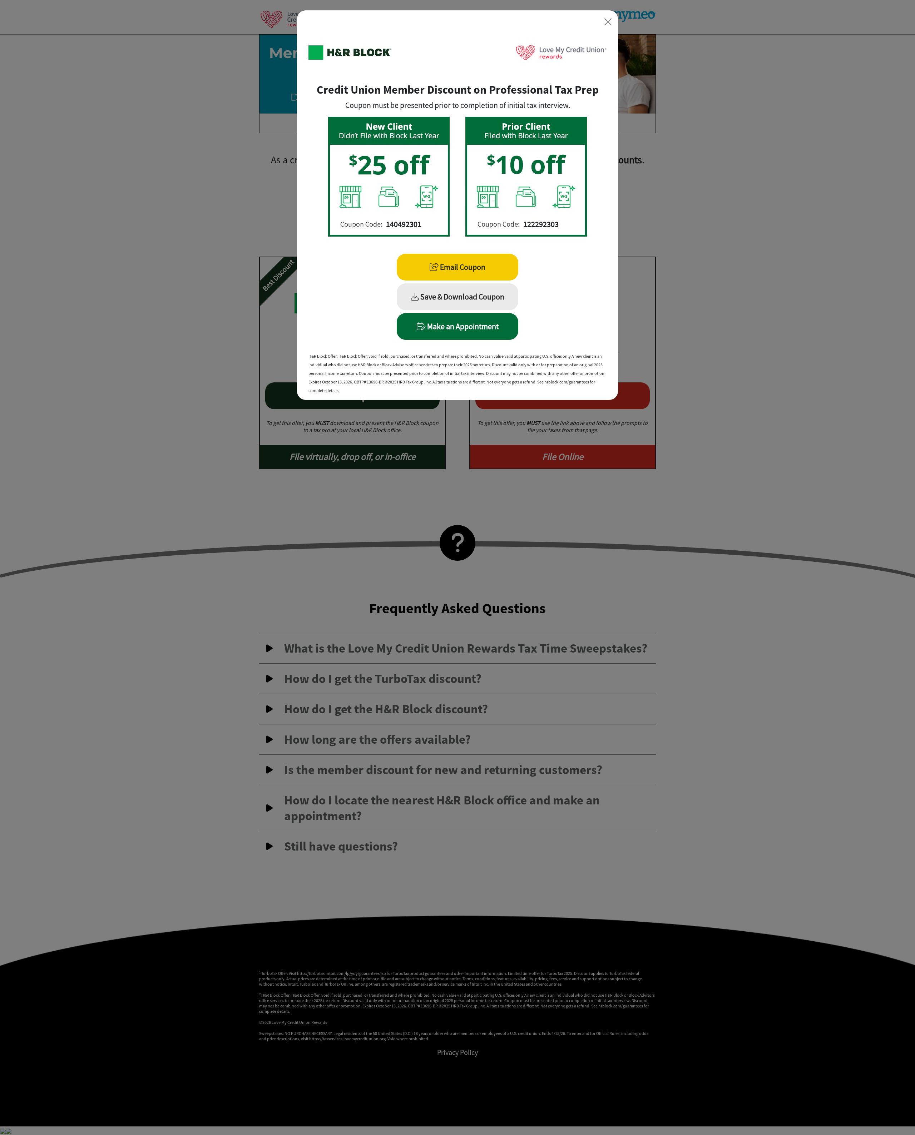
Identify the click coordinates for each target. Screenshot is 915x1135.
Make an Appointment (462, 326)
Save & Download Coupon (461, 297)
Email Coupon (462, 267)
